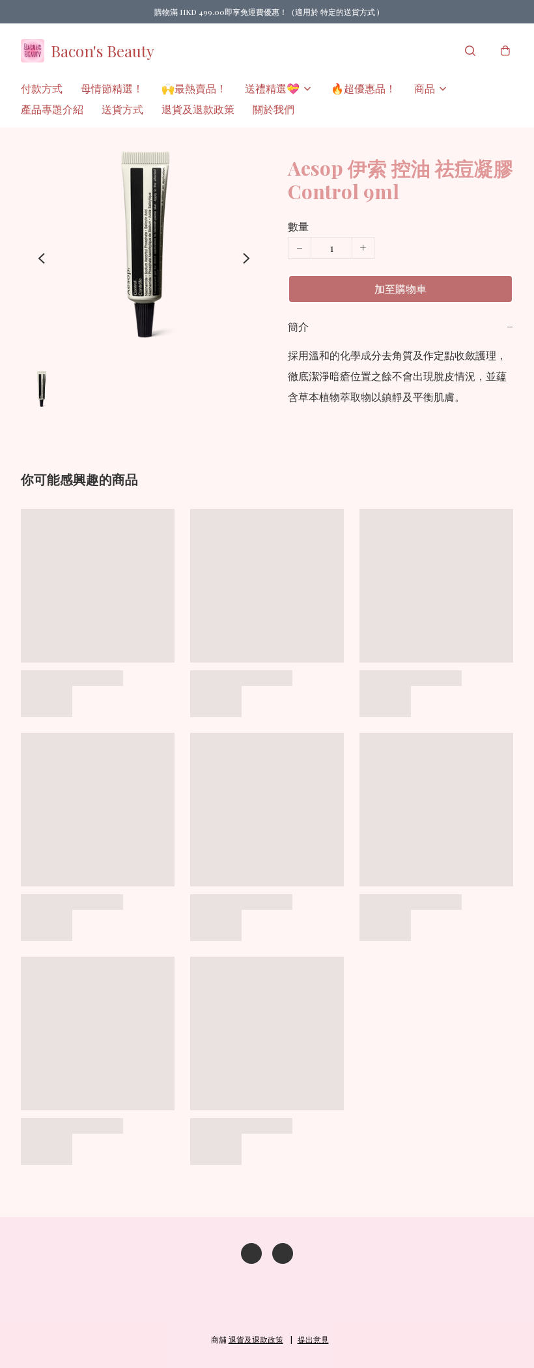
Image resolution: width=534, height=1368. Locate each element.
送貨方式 (122, 109)
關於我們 (273, 109)
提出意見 (313, 1339)
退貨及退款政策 (198, 109)
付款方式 (42, 88)
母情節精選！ (112, 88)
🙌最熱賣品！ (194, 88)
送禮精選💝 (272, 88)
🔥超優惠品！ (363, 88)
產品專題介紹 (52, 109)
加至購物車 (400, 288)
